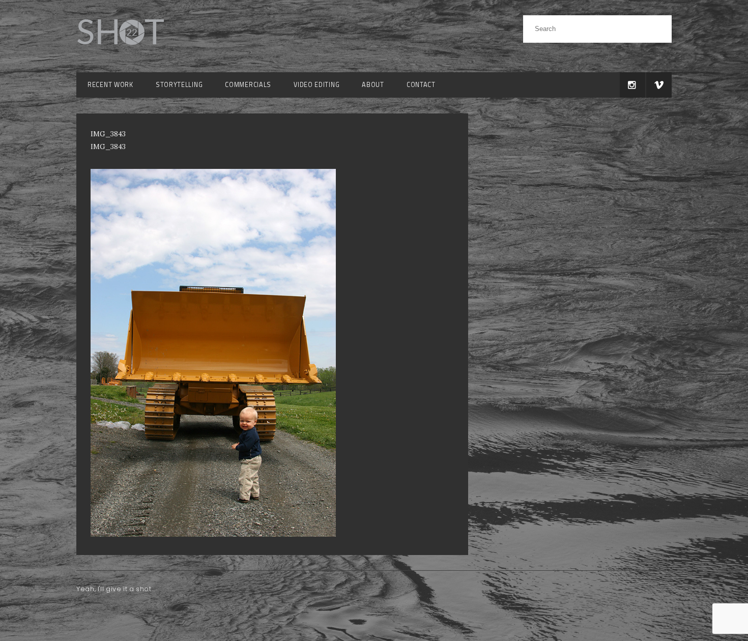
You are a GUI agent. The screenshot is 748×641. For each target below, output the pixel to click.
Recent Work (110, 85)
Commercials (248, 85)
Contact (421, 85)
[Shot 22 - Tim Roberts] (120, 50)
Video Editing (316, 85)
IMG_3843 (108, 146)
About (373, 85)
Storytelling (179, 85)
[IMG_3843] (213, 534)
